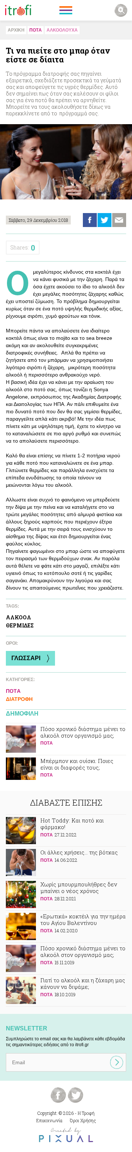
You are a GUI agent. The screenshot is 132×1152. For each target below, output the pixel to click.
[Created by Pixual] (66, 1135)
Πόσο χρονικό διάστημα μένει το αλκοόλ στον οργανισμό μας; (66, 739)
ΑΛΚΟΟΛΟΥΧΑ (62, 30)
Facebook (90, 220)
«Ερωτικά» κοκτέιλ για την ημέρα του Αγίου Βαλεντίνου (66, 926)
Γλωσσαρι (25, 658)
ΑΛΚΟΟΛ (18, 617)
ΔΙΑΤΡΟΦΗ (19, 699)
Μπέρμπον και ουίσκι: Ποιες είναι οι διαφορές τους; (66, 771)
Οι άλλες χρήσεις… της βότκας (66, 862)
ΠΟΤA (35, 30)
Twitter (104, 220)
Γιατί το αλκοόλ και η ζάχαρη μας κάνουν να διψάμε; (66, 990)
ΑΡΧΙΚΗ (16, 30)
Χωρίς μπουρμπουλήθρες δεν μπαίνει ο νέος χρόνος (66, 894)
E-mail (119, 220)
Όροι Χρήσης (83, 1120)
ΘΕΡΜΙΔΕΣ (20, 625)
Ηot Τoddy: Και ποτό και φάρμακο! (66, 830)
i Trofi (18, 10)
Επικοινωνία (49, 1120)
